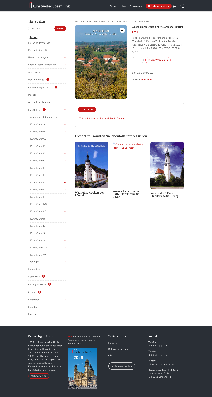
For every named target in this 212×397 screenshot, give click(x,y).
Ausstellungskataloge (39, 102)
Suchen (60, 28)
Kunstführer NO (38, 204)
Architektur (34, 72)
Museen (32, 94)
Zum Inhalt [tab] (87, 109)
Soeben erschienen (160, 6)
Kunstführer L (37, 189)
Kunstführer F (37, 153)
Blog (124, 6)
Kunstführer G (37, 160)
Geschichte (34, 276)
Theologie (33, 261)
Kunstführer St (38, 240)
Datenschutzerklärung (119, 349)
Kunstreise (33, 299)
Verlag (113, 6)
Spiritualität (34, 269)
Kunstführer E (37, 146)
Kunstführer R (37, 218)
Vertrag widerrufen (122, 366)
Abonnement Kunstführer (43, 117)
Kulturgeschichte (37, 284)
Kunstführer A (37, 124)
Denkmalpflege (36, 79)
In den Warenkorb (158, 60)
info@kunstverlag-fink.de (161, 364)
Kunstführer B (37, 131)
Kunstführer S (37, 226)
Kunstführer (86, 21)
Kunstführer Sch (38, 233)
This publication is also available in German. (102, 118)
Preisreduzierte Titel (39, 50)
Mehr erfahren (39, 376)
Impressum (114, 343)
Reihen (31, 292)
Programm (135, 6)
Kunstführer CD (38, 138)
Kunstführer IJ (37, 175)
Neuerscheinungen (38, 57)
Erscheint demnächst (39, 43)
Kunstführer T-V (38, 247)
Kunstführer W (101, 21)
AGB (110, 355)
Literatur (32, 307)
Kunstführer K (37, 182)
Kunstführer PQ (38, 211)
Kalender (32, 314)
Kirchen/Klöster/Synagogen (42, 64)
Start (77, 21)
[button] (122, 30)
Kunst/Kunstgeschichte (40, 87)
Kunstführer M (37, 197)
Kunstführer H (37, 168)
